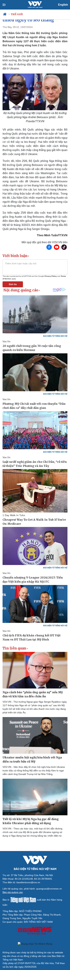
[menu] (7, 5)
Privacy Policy (51, 276)
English (63, 4)
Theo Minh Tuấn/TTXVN (52, 235)
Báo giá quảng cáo (13, 892)
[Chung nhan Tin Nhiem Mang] (35, 944)
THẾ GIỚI (17, 14)
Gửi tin (13, 284)
